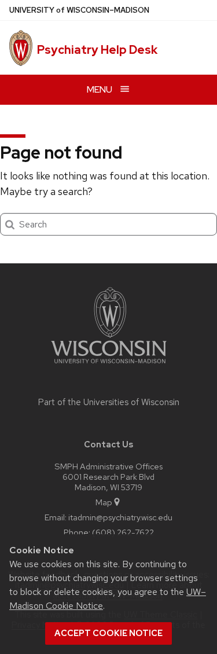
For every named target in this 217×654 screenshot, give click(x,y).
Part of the (108, 402)
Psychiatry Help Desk (97, 49)
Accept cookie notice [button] (108, 633)
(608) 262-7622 (123, 532)
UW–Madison (79, 10)
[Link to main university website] (109, 365)
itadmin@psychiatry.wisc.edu (120, 517)
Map (103, 502)
